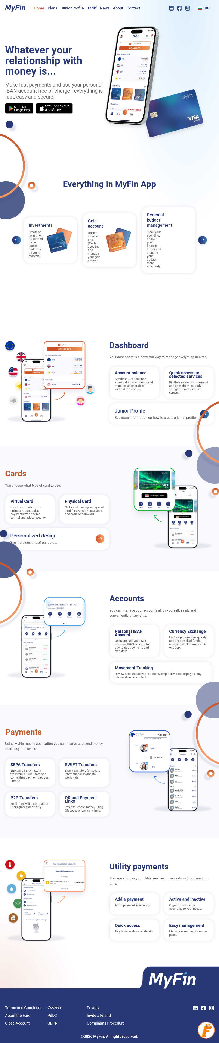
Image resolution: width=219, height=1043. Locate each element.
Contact (133, 8)
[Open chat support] (206, 1030)
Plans (52, 8)
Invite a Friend (106, 1015)
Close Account (17, 1023)
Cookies (54, 1008)
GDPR (52, 1023)
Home (39, 8)
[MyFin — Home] (15, 8)
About (118, 8)
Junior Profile (72, 8)
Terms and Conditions (23, 1008)
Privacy (106, 1008)
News (105, 8)
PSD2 (52, 1015)
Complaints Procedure (106, 1023)
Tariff (91, 8)
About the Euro (17, 1015)
